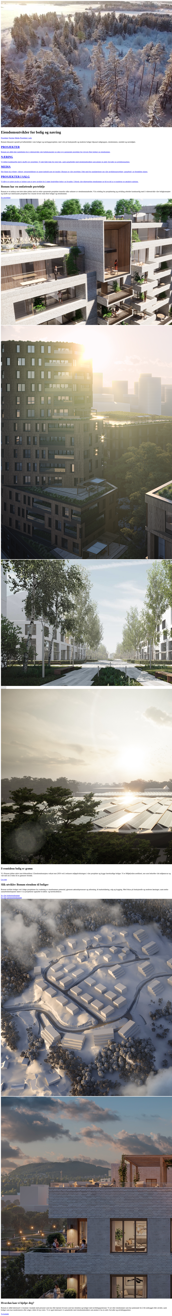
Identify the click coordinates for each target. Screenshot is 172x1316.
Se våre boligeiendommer (10, 896)
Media (17, 138)
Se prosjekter (6, 198)
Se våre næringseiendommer (11, 898)
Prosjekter (4, 138)
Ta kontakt (5, 1314)
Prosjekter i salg (26, 138)
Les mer (4, 880)
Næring (11, 138)
